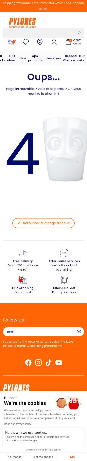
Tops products (35, 58)
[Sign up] (79, 331)
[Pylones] (22, 23)
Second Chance (70, 58)
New (23, 58)
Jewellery (54, 58)
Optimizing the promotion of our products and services (38, 437)
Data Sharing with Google (22, 440)
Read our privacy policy (17, 424)
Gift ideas (11, 58)
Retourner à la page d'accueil (47, 223)
